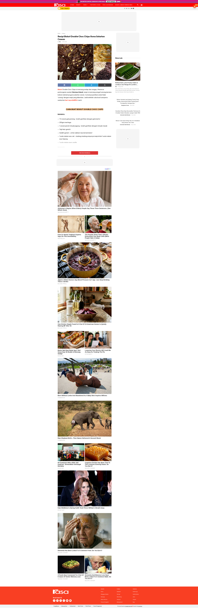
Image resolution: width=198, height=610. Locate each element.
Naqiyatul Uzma (125, 105)
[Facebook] (125, 8)
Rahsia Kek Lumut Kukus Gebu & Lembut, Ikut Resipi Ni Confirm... (126, 84)
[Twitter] (128, 8)
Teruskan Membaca (84, 153)
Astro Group (140, 606)
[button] (138, 5)
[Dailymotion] (133, 8)
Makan (63, 33)
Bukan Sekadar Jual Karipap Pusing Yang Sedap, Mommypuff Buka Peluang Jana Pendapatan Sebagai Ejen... (128, 101)
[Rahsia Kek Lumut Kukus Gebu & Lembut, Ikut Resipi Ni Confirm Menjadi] (127, 72)
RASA (59, 33)
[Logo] (60, 4)
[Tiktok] (130, 8)
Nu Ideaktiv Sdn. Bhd (128, 606)
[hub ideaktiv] (142, 4)
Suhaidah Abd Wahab (125, 115)
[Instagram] (126, 8)
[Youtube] (132, 8)
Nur (60, 41)
